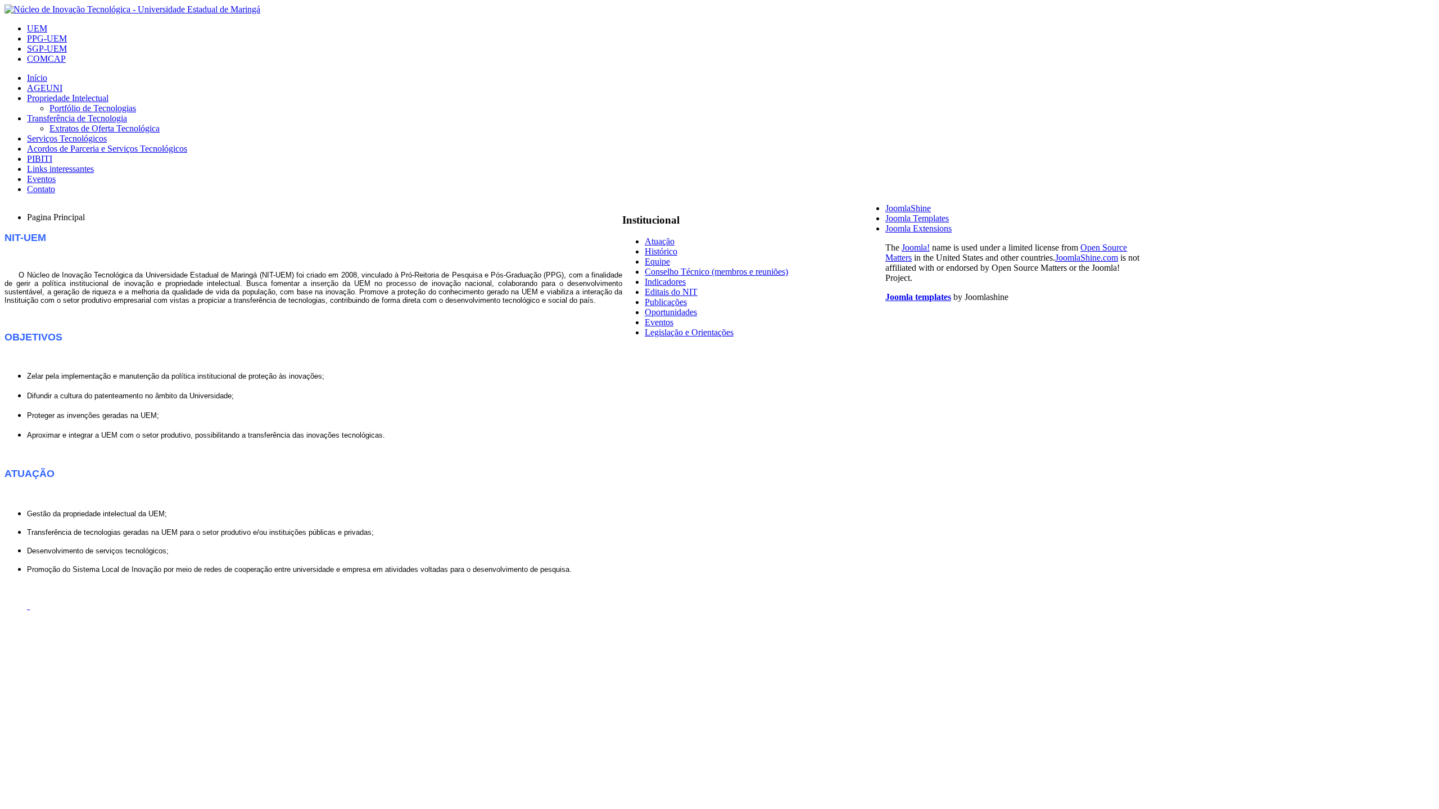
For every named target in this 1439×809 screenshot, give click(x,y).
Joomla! (916, 247)
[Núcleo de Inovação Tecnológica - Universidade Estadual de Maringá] (132, 9)
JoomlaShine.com (1086, 257)
